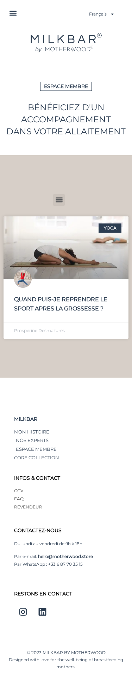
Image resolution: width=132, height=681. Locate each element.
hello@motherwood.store (65, 556)
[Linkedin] (42, 612)
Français (98, 14)
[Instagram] (23, 612)
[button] (13, 13)
